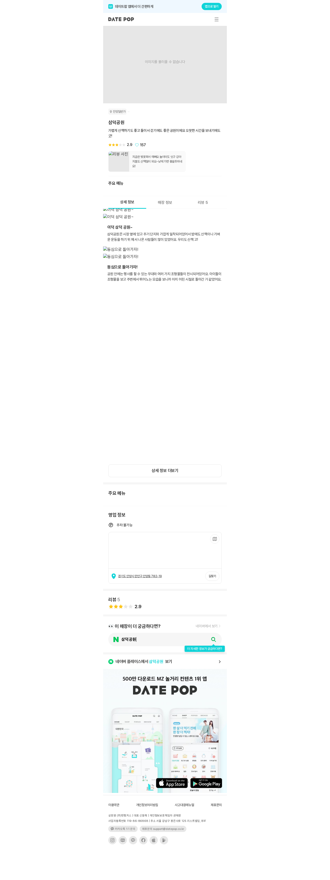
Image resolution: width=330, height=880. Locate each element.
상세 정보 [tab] (127, 202)
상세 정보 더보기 (165, 470)
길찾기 (212, 576)
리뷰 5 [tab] (203, 202)
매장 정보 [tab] (165, 202)
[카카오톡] (133, 840)
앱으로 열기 (211, 6)
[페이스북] (143, 840)
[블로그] (123, 840)
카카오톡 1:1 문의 (125, 829)
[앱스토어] (154, 840)
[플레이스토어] (164, 840)
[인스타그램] (112, 840)
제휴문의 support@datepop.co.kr (163, 829)
